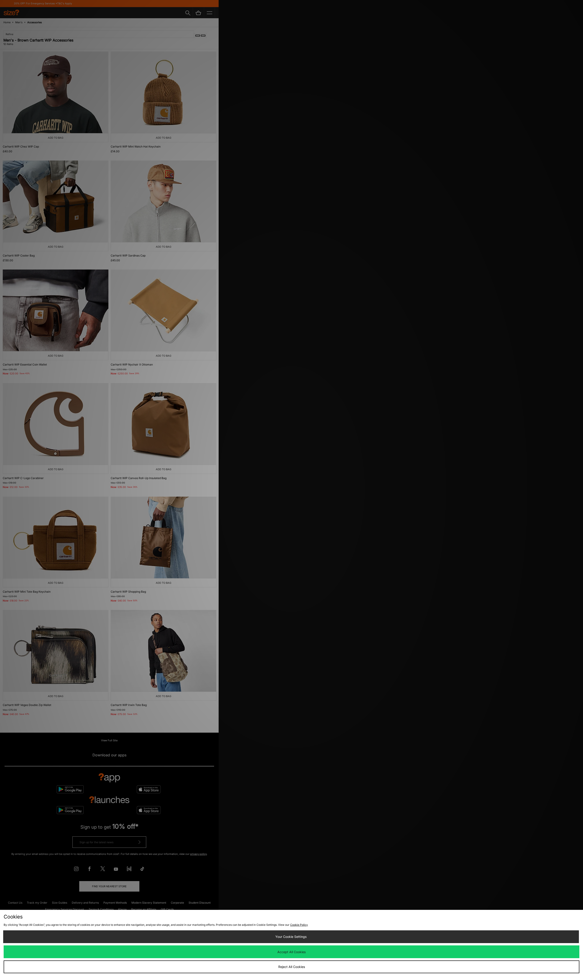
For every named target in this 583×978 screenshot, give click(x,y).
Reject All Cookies (291, 967)
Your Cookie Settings (291, 937)
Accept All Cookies (291, 952)
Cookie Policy (299, 924)
